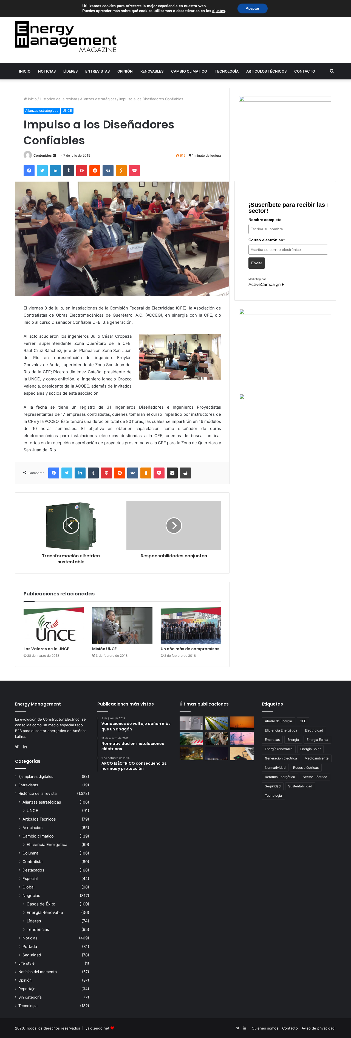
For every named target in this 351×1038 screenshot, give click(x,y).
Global (28, 887)
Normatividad (275, 767)
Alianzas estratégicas (98, 99)
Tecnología (227, 71)
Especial (30, 878)
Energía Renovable (45, 912)
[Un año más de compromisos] (191, 625)
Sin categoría (30, 997)
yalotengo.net (97, 1028)
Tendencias (38, 929)
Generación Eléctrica (281, 758)
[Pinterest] (81, 170)
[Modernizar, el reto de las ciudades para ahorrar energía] (191, 753)
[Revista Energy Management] (66, 36)
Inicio (24, 71)
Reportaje (26, 989)
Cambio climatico (189, 71)
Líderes (70, 71)
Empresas (272, 740)
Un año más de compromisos (190, 649)
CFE (303, 721)
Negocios (31, 895)
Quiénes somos (265, 1028)
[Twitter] (42, 170)
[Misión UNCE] (122, 625)
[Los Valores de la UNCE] (54, 625)
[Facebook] (29, 170)
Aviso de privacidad (318, 1028)
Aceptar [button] (252, 8)
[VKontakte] (108, 170)
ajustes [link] (218, 10)
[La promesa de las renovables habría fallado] (216, 723)
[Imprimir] (185, 473)
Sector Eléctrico (315, 777)
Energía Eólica (317, 740)
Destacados (33, 870)
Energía (293, 740)
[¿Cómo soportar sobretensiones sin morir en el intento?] (216, 753)
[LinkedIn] (55, 170)
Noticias (47, 71)
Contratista (32, 861)
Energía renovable (279, 749)
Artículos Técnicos (266, 71)
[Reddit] (94, 170)
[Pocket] (134, 170)
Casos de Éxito (41, 904)
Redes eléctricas (306, 767)
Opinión (125, 71)
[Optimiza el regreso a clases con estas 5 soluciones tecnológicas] (242, 753)
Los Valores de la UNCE (46, 649)
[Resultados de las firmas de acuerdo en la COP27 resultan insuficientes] (216, 738)
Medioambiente (317, 758)
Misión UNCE (104, 649)
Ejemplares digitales (35, 776)
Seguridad (31, 955)
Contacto (304, 71)
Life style (26, 963)
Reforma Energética (280, 777)
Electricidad (314, 730)
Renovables (151, 71)
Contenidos (42, 155)
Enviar (256, 263)
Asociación (32, 827)
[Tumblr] (68, 170)
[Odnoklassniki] (121, 170)
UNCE (67, 110)
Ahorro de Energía (278, 721)
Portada (29, 946)
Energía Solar (310, 749)
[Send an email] (54, 155)
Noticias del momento (37, 972)
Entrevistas (97, 71)
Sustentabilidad (300, 786)
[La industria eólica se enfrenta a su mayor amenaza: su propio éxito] (242, 723)
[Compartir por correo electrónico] (172, 473)
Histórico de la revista (58, 99)
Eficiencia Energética (47, 844)
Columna (30, 853)
